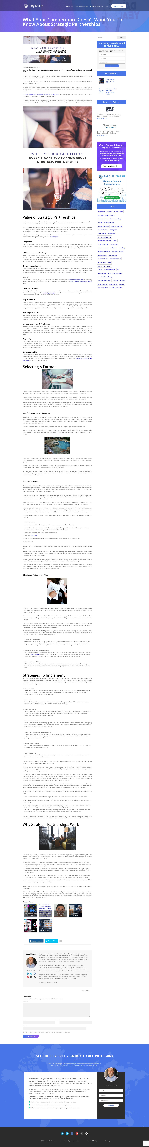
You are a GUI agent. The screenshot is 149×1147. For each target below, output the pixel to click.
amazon (109, 212)
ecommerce (111, 233)
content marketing (103, 226)
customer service (103, 230)
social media (102, 273)
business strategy (115, 219)
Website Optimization (116, 288)
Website (25, 1026)
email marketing (103, 244)
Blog (106, 6)
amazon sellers (118, 212)
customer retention (116, 226)
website (121, 284)
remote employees (115, 259)
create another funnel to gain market (81, 281)
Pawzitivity (42, 982)
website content (103, 288)
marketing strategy (117, 251)
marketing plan (54, 237)
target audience (102, 284)
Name (39, 1020)
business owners (103, 219)
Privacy (107, 1141)
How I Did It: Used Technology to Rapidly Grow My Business (109, 132)
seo (118, 270)
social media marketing (105, 277)
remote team (102, 262)
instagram (114, 248)
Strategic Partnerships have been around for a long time (41, 94)
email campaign (35, 654)
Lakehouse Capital (52, 982)
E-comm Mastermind (81, 6)
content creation (109, 222)
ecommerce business (104, 237)
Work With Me (118, 6)
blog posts (34, 535)
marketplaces (112, 255)
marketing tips (102, 255)
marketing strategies (49, 293)
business (100, 215)
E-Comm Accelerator (96, 6)
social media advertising (115, 273)
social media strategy (104, 280)
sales (109, 262)
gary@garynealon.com (72, 1141)
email (115, 241)
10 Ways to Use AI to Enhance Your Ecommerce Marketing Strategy (109, 115)
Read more (101, 118)
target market (113, 284)
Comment (25, 1002)
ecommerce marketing (104, 241)
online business (103, 259)
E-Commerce (102, 233)
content (100, 222)
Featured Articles (111, 102)
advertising (101, 212)
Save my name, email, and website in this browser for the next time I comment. (47, 1032)
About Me (69, 6)
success (122, 280)
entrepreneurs (114, 244)
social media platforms (76, 280)
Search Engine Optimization (106, 270)
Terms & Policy (92, 1141)
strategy (115, 280)
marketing (122, 248)
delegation (113, 230)
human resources (103, 248)
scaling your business (104, 266)
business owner (110, 215)
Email (73, 1020)
